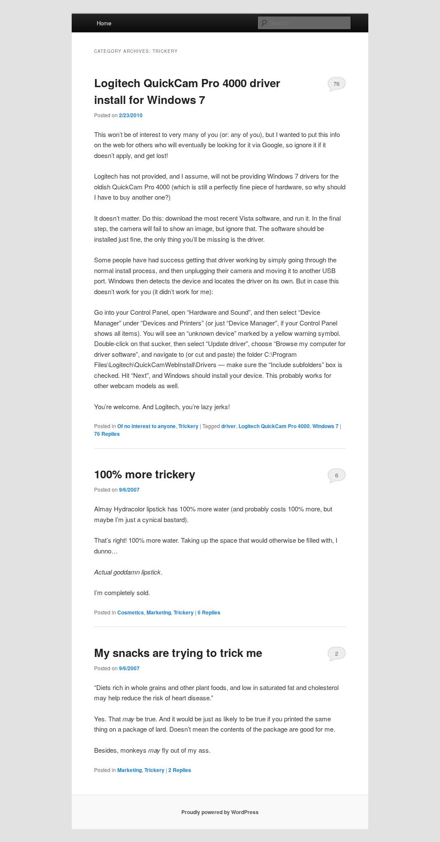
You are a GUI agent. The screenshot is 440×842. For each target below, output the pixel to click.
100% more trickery (144, 474)
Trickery (188, 426)
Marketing (159, 612)
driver (228, 426)
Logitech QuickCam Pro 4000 (274, 426)
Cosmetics (130, 612)
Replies (107, 434)
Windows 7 (325, 426)
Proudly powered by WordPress (220, 812)
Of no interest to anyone (146, 426)
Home (104, 23)
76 (336, 83)
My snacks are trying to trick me (178, 652)
